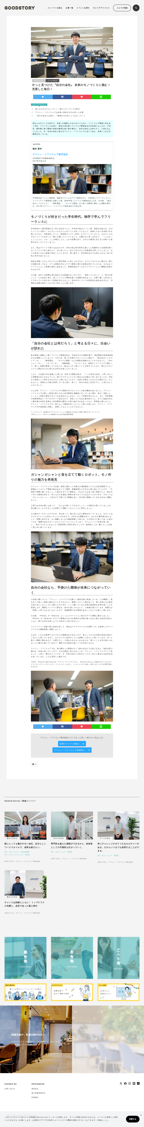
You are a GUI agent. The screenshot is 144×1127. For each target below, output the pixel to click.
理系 (70, 852)
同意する (132, 1119)
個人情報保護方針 (38, 1093)
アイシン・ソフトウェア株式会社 (50, 154)
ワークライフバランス (14, 855)
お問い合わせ (9, 1089)
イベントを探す (83, 8)
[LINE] (101, 97)
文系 (28, 855)
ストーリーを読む (55, 8)
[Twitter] (43, 97)
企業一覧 (69, 8)
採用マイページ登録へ (71, 744)
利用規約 (35, 1097)
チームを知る (52, 80)
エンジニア (14, 852)
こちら (106, 1120)
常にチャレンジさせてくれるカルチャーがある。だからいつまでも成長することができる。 (118, 847)
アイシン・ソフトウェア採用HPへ (71, 750)
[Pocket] (81, 97)
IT (7, 852)
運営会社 (35, 1089)
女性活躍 (25, 852)
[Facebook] (62, 97)
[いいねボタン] (33, 764)
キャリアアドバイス (101, 8)
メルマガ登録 (122, 8)
